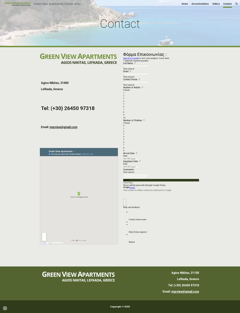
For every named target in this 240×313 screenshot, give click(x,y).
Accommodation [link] (200, 4)
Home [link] (185, 4)
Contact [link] (227, 4)
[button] (236, 4)
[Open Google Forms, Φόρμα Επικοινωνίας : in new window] (194, 54)
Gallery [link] (216, 4)
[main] (120, 23)
